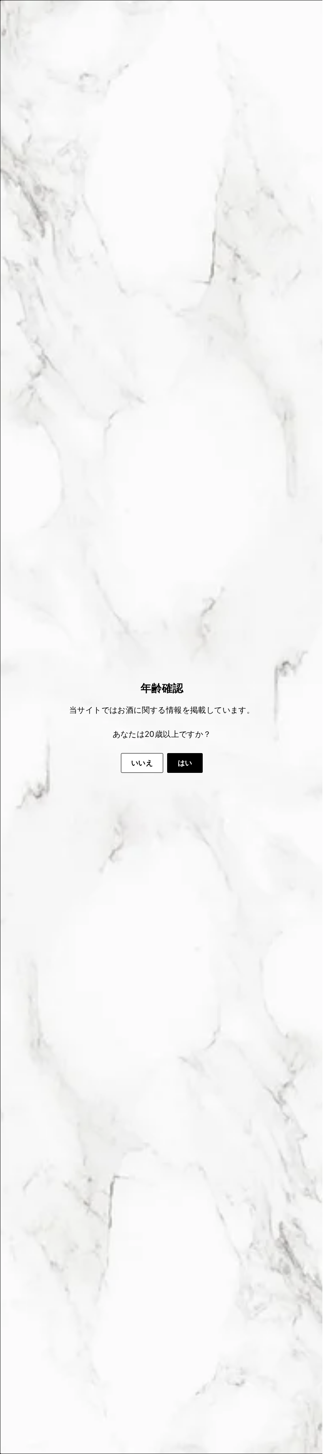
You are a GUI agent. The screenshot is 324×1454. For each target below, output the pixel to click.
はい (182, 763)
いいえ (139, 763)
